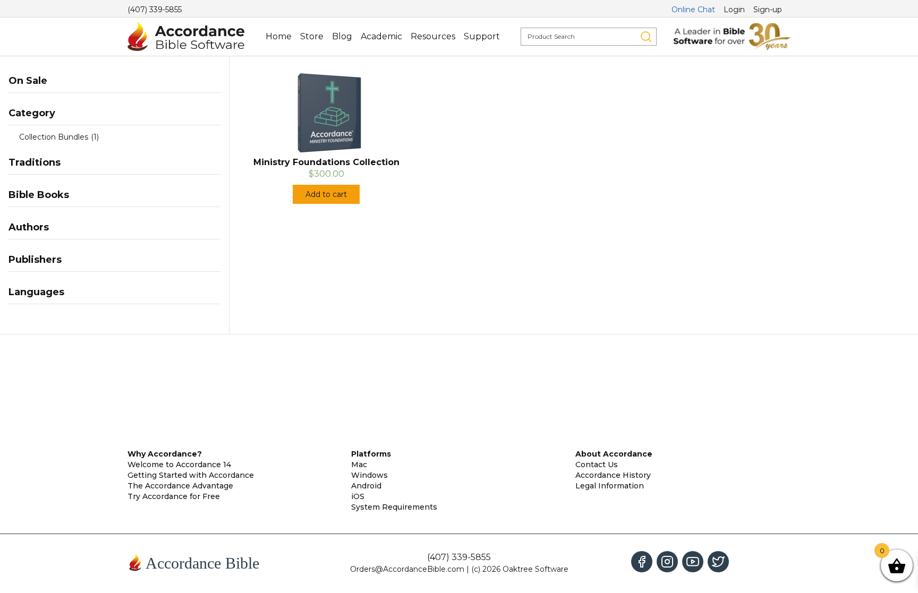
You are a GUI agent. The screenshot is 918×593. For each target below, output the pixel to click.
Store (312, 36)
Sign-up (767, 9)
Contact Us (596, 464)
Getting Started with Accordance (191, 475)
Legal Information (609, 486)
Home (279, 36)
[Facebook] (641, 561)
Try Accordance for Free (174, 496)
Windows (369, 475)
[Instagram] (667, 561)
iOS (357, 496)
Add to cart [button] (326, 194)
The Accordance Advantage (180, 486)
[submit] (646, 36)
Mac (359, 464)
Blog (342, 36)
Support (482, 36)
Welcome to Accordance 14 (179, 464)
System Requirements (394, 507)
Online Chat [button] (693, 9)
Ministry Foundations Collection (326, 162)
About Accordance (613, 454)
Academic (381, 36)
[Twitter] (718, 561)
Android (366, 486)
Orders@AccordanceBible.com (407, 569)
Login (734, 9)
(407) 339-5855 (155, 9)
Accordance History (613, 475)
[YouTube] (692, 561)
